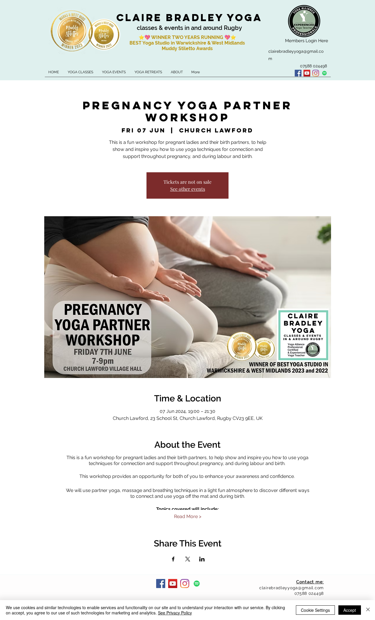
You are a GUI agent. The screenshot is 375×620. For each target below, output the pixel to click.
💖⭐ (230, 37)
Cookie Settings (315, 610)
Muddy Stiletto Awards (187, 48)
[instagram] (315, 73)
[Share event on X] (187, 559)
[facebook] (298, 73)
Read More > (187, 516)
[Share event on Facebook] (173, 559)
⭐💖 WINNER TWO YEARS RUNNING (181, 37)
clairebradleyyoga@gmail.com (291, 587)
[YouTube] (307, 73)
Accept (349, 610)
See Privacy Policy (175, 613)
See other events (187, 189)
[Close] (367, 610)
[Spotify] (324, 73)
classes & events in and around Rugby (189, 27)
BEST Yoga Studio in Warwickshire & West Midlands (187, 43)
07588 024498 (309, 593)
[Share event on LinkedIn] (202, 559)
